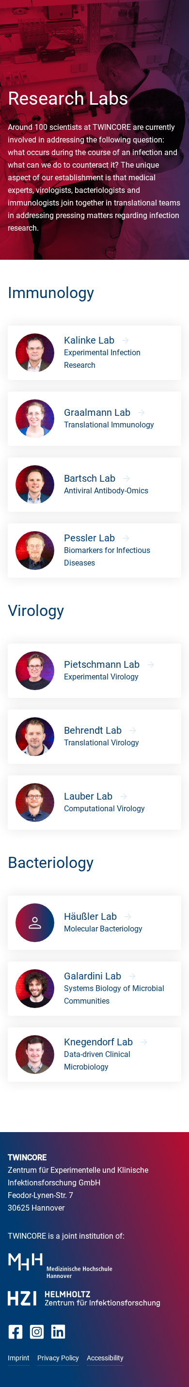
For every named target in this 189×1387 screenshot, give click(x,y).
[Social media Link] (16, 1331)
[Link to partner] (60, 1265)
